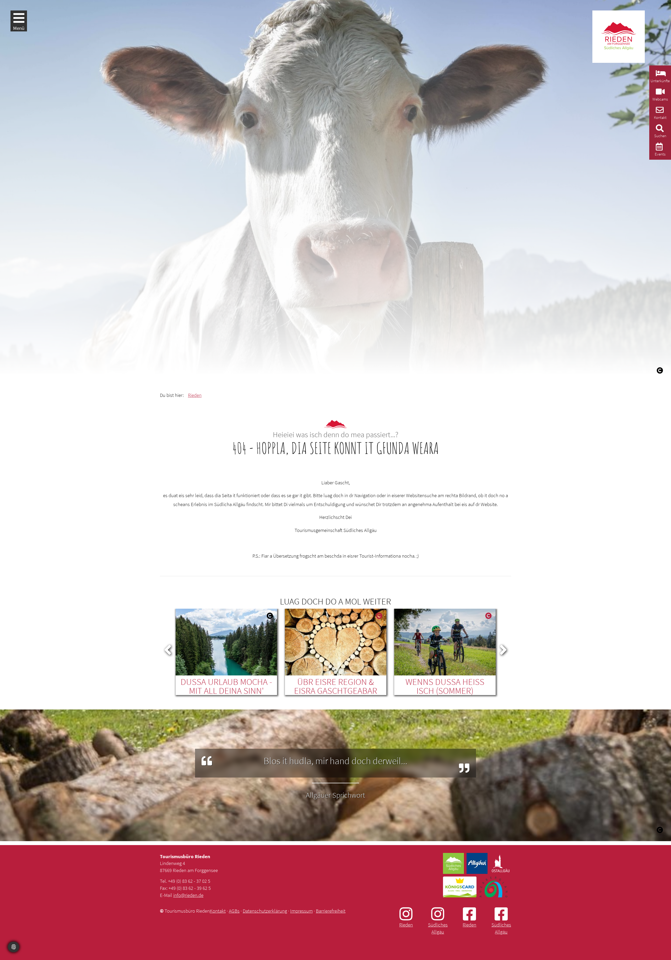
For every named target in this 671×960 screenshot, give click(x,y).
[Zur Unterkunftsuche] (660, 74)
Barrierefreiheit (330, 911)
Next (503, 648)
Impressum (301, 911)
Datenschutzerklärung (265, 911)
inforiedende (188, 895)
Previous (168, 648)
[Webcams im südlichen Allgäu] (660, 93)
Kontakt (218, 911)
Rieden (195, 395)
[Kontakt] (659, 111)
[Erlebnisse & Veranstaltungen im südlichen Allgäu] (659, 148)
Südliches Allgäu (438, 928)
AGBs (234, 911)
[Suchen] (659, 129)
